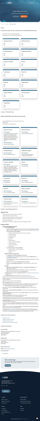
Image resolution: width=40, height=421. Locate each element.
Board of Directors (4, 410)
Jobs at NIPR (3, 408)
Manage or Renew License (6, 401)
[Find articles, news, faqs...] (37, 3)
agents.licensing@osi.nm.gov (9, 348)
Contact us (31, 2)
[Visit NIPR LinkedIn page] (2, 385)
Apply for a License (4, 399)
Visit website (5, 353)
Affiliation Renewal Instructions (8, 320)
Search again (16, 16)
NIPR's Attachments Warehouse (14, 310)
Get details (8, 365)
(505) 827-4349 (6, 350)
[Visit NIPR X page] (4, 385)
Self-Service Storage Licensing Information (10, 322)
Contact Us (22, 410)
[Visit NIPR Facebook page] (6, 385)
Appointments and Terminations (25, 401)
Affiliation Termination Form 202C (8, 319)
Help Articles (22, 408)
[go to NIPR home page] (8, 3)
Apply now (23, 16)
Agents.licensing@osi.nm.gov (26, 275)
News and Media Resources (6, 412)
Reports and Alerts (23, 399)
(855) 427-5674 (7, 346)
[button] (3, 3)
